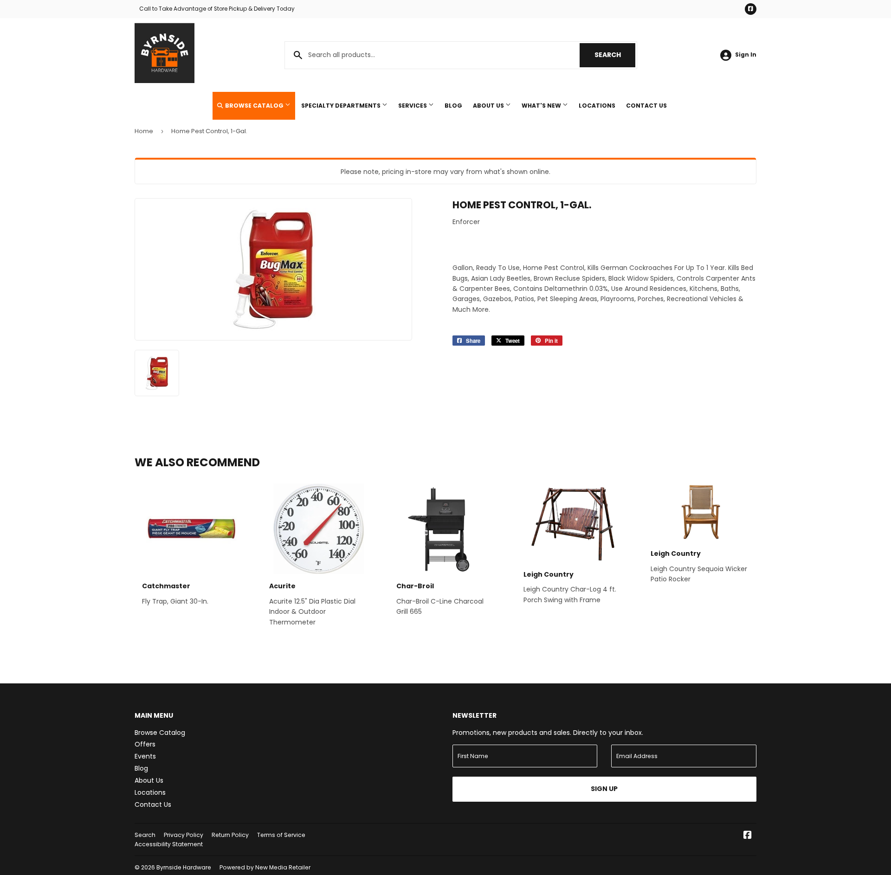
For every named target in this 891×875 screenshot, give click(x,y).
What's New (542, 105)
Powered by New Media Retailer (265, 867)
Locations (597, 105)
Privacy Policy (183, 835)
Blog (453, 105)
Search (614, 54)
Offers (145, 744)
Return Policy (230, 835)
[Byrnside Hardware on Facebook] (747, 836)
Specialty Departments (341, 105)
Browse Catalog (254, 105)
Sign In (745, 54)
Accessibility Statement (169, 844)
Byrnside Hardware (183, 867)
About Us (489, 105)
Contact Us (646, 105)
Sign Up (604, 788)
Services (413, 105)
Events (145, 756)
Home (144, 131)
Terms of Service (281, 835)
